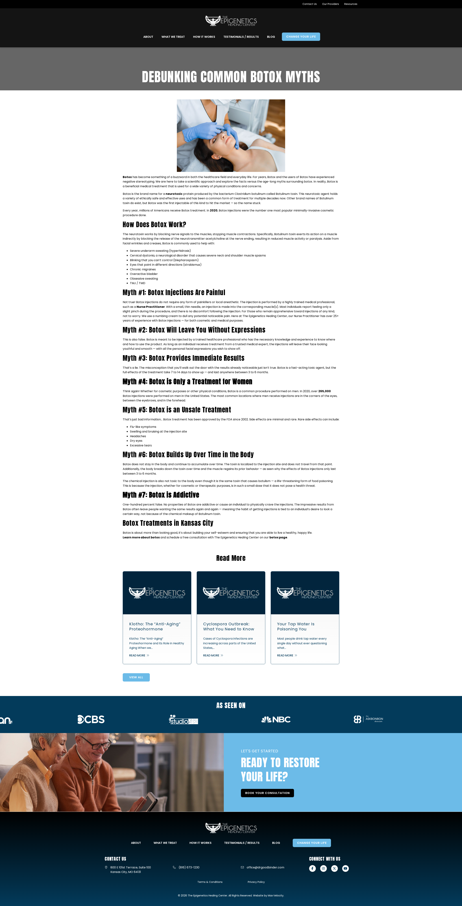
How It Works (200, 843)
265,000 (324, 391)
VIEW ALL (136, 677)
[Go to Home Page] (231, 21)
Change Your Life (312, 843)
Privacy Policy (256, 882)
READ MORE (137, 655)
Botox (127, 177)
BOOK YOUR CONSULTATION (267, 793)
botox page (278, 537)
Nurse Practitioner (151, 307)
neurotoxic (174, 194)
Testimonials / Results (242, 843)
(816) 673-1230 (189, 867)
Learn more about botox (141, 537)
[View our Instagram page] (323, 868)
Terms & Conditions (210, 882)
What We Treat (165, 843)
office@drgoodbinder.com (265, 867)
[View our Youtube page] (345, 868)
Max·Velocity (276, 895)
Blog (276, 843)
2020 (213, 210)
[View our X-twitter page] (334, 868)
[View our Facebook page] (312, 868)
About (136, 843)
